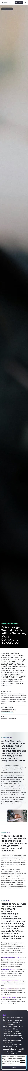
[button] (25, 2)
